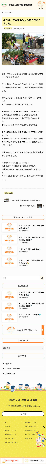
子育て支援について (31, 426)
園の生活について (10, 434)
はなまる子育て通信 (12, 368)
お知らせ (8, 363)
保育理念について (10, 430)
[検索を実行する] (42, 278)
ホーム (7, 422)
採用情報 (23, 414)
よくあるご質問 (30, 434)
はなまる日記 (8, 28)
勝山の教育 (28, 438)
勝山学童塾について (31, 430)
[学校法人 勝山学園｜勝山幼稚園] (4, 4)
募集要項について (30, 422)
